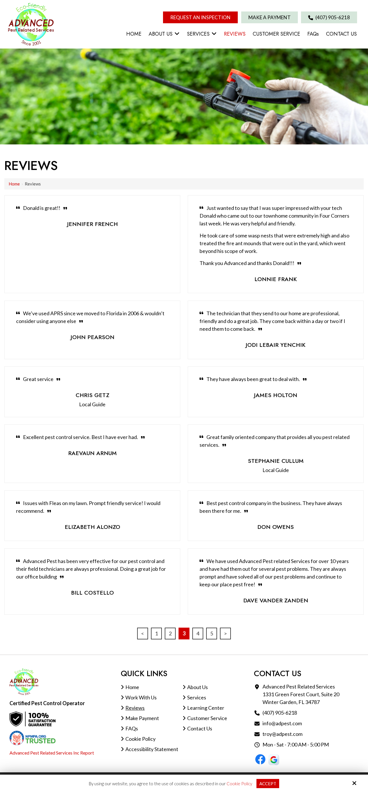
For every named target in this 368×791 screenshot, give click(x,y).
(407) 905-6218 (332, 17)
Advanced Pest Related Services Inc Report (51, 752)
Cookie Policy (239, 783)
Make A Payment (269, 17)
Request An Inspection (200, 17)
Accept (267, 783)
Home (14, 183)
